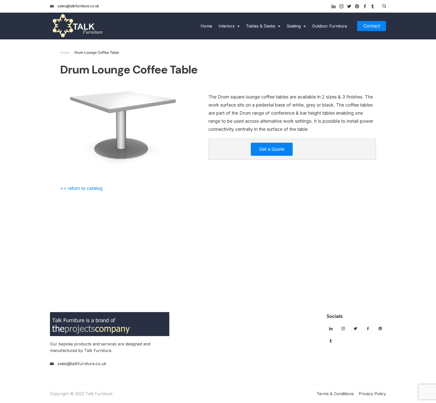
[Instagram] (341, 6)
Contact (371, 26)
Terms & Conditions (335, 393)
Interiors (227, 26)
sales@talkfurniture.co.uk (78, 6)
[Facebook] (365, 6)
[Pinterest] (357, 6)
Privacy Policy (372, 393)
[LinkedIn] (334, 6)
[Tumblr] (373, 6)
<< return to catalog (81, 188)
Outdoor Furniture (329, 26)
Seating (294, 26)
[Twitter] (349, 6)
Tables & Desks (260, 26)
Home (206, 26)
